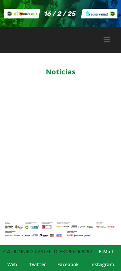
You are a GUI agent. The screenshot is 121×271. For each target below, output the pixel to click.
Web (12, 264)
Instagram (102, 264)
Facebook (68, 264)
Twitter (37, 264)
